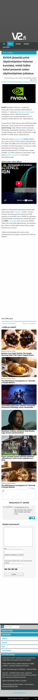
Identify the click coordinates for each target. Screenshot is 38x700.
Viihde (18, 44)
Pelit (10, 44)
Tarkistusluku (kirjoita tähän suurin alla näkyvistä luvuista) (18, 562)
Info (3, 646)
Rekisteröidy (6, 635)
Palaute (4, 643)
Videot (26, 44)
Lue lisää (26, 698)
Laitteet (6, 47)
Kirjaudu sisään (7, 631)
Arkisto (4, 639)
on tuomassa (12, 221)
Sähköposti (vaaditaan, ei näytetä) (13, 555)
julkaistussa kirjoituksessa (25, 112)
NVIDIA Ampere (28, 139)
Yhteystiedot (6, 650)
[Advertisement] (19, 600)
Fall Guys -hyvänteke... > (29, 323)
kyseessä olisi (18, 139)
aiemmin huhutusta (12, 155)
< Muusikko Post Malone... (8, 323)
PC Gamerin (17, 212)
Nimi (5, 548)
